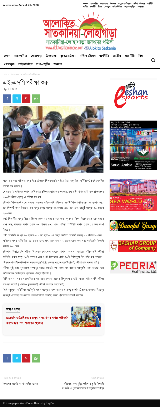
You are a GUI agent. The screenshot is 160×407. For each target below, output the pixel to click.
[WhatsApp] (36, 98)
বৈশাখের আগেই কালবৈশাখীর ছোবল (20, 384)
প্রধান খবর (15, 74)
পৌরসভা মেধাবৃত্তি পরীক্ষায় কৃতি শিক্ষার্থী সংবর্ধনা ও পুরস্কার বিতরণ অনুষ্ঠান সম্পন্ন (83, 386)
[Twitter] (16, 98)
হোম (5, 74)
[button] (153, 60)
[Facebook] (7, 98)
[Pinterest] (26, 98)
